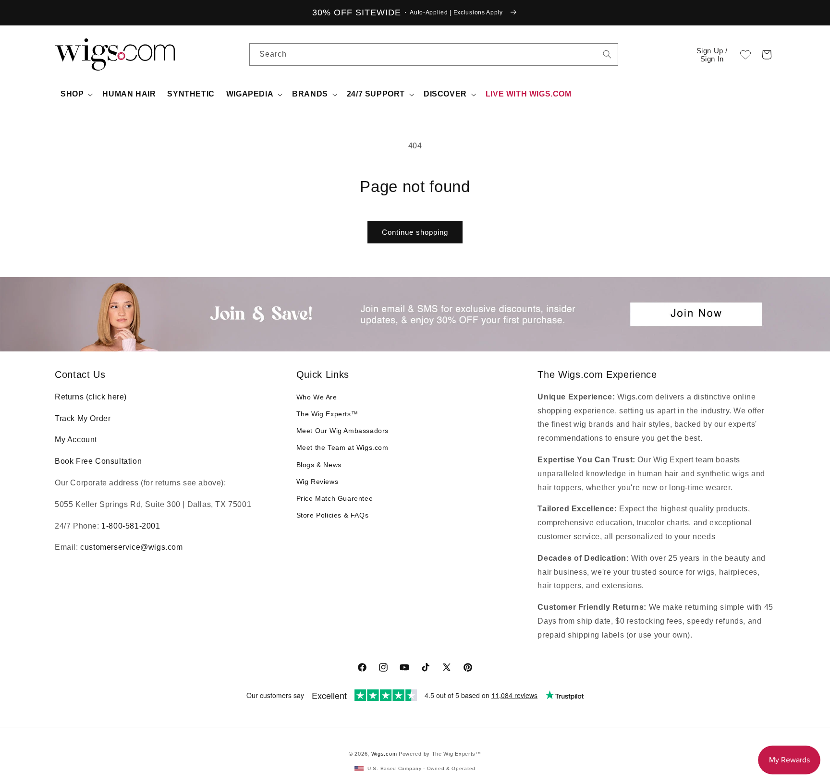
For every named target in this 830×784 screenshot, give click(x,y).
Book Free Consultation (98, 461)
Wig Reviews (317, 481)
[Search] (607, 54)
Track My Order (82, 418)
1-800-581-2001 (130, 526)
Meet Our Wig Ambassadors (342, 430)
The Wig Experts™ (327, 414)
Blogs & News (319, 465)
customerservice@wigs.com (131, 547)
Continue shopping (415, 232)
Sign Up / (712, 55)
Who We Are (316, 397)
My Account (76, 439)
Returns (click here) (91, 397)
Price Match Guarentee (334, 498)
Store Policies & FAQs (332, 515)
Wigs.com (384, 754)
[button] (766, 54)
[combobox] (607, 54)
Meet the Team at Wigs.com (342, 447)
